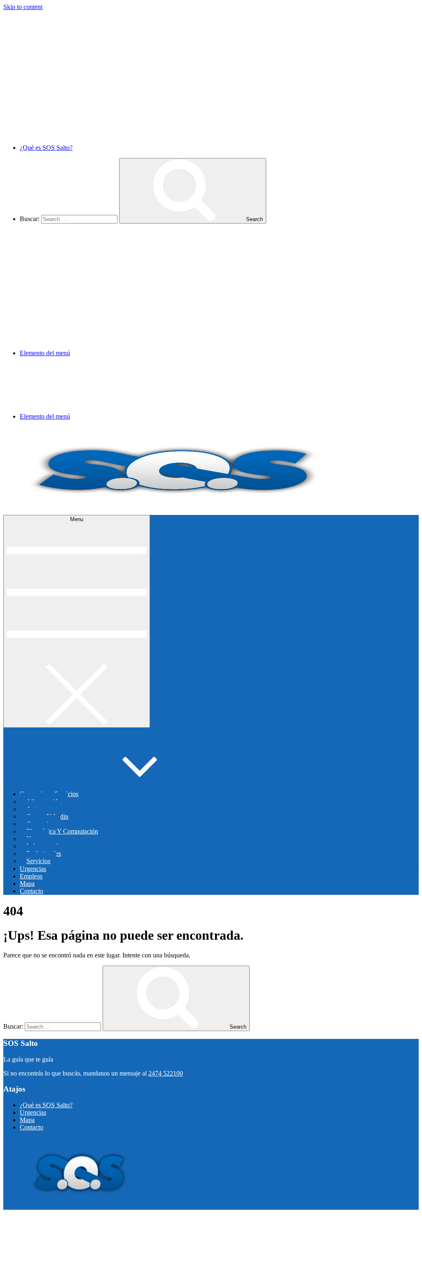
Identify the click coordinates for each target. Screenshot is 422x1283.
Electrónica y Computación (62, 831)
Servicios (38, 860)
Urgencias (33, 868)
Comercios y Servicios (49, 793)
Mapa (27, 883)
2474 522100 (165, 1073)
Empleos (31, 876)
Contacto (31, 890)
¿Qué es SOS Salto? (46, 147)
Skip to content (22, 6)
